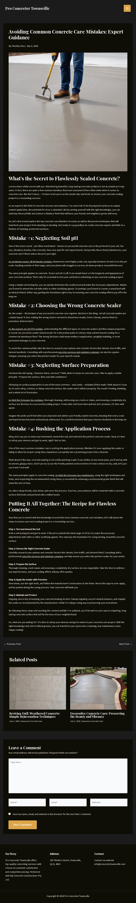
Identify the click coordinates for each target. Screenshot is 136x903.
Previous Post (12, 644)
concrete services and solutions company (78, 352)
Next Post (125, 644)
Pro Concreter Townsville (27, 8)
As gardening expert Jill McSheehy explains (30, 261)
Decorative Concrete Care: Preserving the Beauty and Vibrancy (97, 714)
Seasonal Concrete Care (31, 721)
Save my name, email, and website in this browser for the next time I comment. (52, 814)
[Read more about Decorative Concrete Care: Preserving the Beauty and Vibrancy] (98, 688)
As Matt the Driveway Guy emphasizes (74, 475)
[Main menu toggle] (127, 8)
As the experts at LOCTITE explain (26, 328)
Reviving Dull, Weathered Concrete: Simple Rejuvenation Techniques (34, 714)
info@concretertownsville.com (109, 864)
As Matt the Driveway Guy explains (26, 400)
